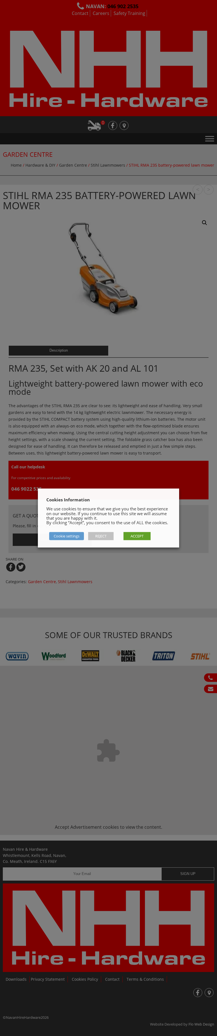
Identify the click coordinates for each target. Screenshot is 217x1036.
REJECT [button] (101, 536)
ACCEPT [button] (137, 536)
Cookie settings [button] (66, 536)
